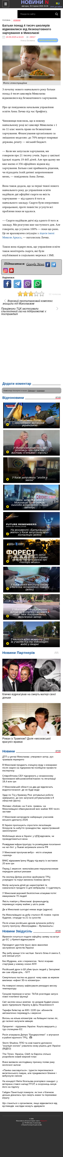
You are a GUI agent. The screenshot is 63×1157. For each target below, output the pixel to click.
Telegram (31, 390)
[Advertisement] (31, 347)
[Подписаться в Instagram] (6, 270)
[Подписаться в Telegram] (54, 264)
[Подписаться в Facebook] (48, 264)
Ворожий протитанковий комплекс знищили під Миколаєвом (28, 302)
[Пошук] (57, 14)
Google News (35, 264)
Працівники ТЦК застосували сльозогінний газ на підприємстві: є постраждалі (23, 311)
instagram (41, 390)
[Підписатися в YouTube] (12, 270)
